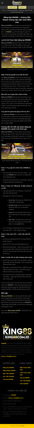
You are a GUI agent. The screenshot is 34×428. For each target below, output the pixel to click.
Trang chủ (4, 10)
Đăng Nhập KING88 (14, 310)
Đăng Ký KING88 (8, 367)
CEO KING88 (24, 383)
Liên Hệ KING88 (25, 381)
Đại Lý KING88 (24, 378)
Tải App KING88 (8, 379)
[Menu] (2, 3)
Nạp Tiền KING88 (8, 373)
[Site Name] (17, 3)
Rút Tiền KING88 (8, 376)
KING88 (3, 343)
